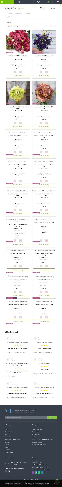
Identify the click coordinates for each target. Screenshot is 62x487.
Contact (7, 444)
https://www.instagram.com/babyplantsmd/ (9, 471)
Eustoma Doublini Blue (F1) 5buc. (44, 55)
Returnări (7, 447)
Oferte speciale (9, 452)
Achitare (7, 434)
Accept (54, 483)
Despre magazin (9, 432)
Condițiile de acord (10, 437)
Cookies (7, 442)
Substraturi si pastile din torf (39, 444)
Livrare (7, 429)
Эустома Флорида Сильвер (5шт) (18, 304)
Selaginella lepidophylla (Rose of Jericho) (17, 393)
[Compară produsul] (28, 34)
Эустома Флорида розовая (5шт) (44, 279)
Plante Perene (35, 432)
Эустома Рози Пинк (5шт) (18, 253)
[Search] (41, 8)
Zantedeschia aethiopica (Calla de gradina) (17, 348)
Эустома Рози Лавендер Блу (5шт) (44, 222)
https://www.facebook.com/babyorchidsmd (6, 471)
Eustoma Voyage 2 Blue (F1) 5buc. (18, 135)
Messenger (42, 472)
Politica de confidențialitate (12, 439)
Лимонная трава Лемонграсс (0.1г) (44, 393)
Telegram (36, 472)
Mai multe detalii (44, 484)
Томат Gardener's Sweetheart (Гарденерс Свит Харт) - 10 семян (17, 371)
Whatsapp (39, 472)
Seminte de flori (19, 13)
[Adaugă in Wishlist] (27, 32)
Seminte (10, 13)
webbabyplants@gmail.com (39, 464)
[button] (28, 2)
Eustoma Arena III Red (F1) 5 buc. (18, 55)
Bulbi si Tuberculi (37, 429)
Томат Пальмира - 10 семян (44, 348)
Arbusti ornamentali (37, 434)
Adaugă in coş (18, 75)
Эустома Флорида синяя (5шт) (44, 304)
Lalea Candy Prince (44, 369)
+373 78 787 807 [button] (37, 462)
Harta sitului (8, 449)
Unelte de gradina (37, 442)
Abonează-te (52, 417)
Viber (33, 472)
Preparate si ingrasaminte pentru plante (42, 439)
